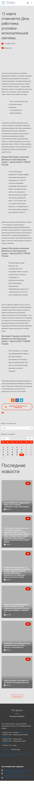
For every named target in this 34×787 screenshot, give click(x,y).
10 (3, 450)
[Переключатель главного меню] (27, 3)
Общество (8, 48)
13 (17, 450)
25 (7, 454)
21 (21, 452)
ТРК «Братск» (10, 2)
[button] (31, 3)
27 (17, 454)
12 (12, 450)
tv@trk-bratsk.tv (6, 749)
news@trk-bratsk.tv (7, 737)
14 (21, 450)
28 (21, 454)
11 (7, 450)
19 (12, 452)
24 (3, 454)
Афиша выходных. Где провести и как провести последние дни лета (16, 681)
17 (3, 452)
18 (7, 452)
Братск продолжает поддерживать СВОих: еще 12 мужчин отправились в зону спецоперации (17, 505)
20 (17, 452)
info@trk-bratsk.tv (23, 732)
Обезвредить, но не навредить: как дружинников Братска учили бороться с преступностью (16, 645)
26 (12, 454)
